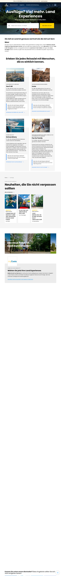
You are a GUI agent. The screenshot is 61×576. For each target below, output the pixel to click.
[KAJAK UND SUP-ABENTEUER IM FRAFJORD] (24, 208)
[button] (52, 5)
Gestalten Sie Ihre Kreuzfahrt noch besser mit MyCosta (20, 279)
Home (6, 177)
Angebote (22, 5)
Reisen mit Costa (14, 5)
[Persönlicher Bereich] (55, 5)
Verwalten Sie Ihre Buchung (32, 5)
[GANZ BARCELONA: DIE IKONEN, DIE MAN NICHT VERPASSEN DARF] (37, 208)
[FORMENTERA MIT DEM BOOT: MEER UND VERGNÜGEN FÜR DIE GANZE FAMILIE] (11, 208)
